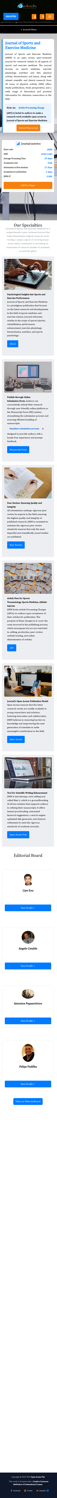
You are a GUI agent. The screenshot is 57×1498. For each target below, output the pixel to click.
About (13, 343)
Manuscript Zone (18, 449)
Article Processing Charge (31, 107)
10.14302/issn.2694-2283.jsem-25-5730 (27, 1435)
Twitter (30, 1491)
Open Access (16, 739)
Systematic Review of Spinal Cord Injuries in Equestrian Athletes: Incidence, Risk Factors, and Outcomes (26, 1407)
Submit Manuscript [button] (28, 127)
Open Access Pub (18, 834)
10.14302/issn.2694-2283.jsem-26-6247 (27, 1264)
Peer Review (16, 544)
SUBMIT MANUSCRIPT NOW (21, 1452)
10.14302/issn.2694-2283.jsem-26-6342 (27, 1187)
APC (12, 647)
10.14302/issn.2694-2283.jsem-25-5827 (27, 1352)
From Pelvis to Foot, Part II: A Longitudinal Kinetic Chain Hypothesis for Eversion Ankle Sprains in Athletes (26, 1165)
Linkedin (42, 1491)
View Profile (27, 907)
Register (11, 16)
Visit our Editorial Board (28, 1101)
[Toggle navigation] (49, 16)
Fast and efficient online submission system (20, 1444)
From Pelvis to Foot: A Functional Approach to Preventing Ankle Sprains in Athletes (27, 1243)
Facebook (16, 1491)
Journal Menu (28, 29)
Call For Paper (28, 185)
